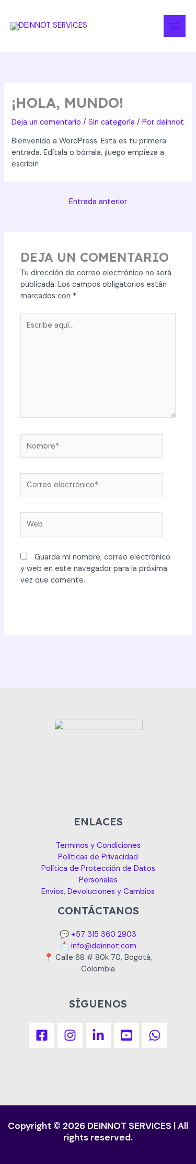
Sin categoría (111, 122)
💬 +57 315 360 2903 (98, 934)
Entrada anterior (98, 202)
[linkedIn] (98, 1035)
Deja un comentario (46, 122)
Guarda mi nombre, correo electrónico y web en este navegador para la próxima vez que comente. (95, 568)
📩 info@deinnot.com (98, 946)
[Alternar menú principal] (175, 26)
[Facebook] (41, 1035)
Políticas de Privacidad (98, 857)
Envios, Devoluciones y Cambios (98, 892)
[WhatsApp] (154, 1035)
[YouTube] (126, 1035)
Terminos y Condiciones (98, 845)
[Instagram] (70, 1035)
